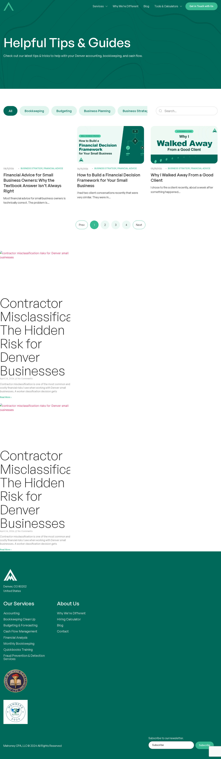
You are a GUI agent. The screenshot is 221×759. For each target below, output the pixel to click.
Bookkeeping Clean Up (19, 619)
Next (139, 225)
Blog (146, 6)
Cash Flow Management (20, 631)
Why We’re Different (125, 6)
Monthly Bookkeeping (18, 643)
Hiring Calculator (69, 619)
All (10, 111)
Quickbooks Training (18, 649)
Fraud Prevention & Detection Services (24, 657)
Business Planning (97, 111)
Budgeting (64, 111)
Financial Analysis (15, 637)
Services (98, 6)
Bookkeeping (34, 111)
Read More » (6, 397)
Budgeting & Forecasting (20, 625)
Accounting (11, 613)
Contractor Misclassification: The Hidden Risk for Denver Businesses (49, 336)
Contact (63, 631)
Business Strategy (136, 111)
